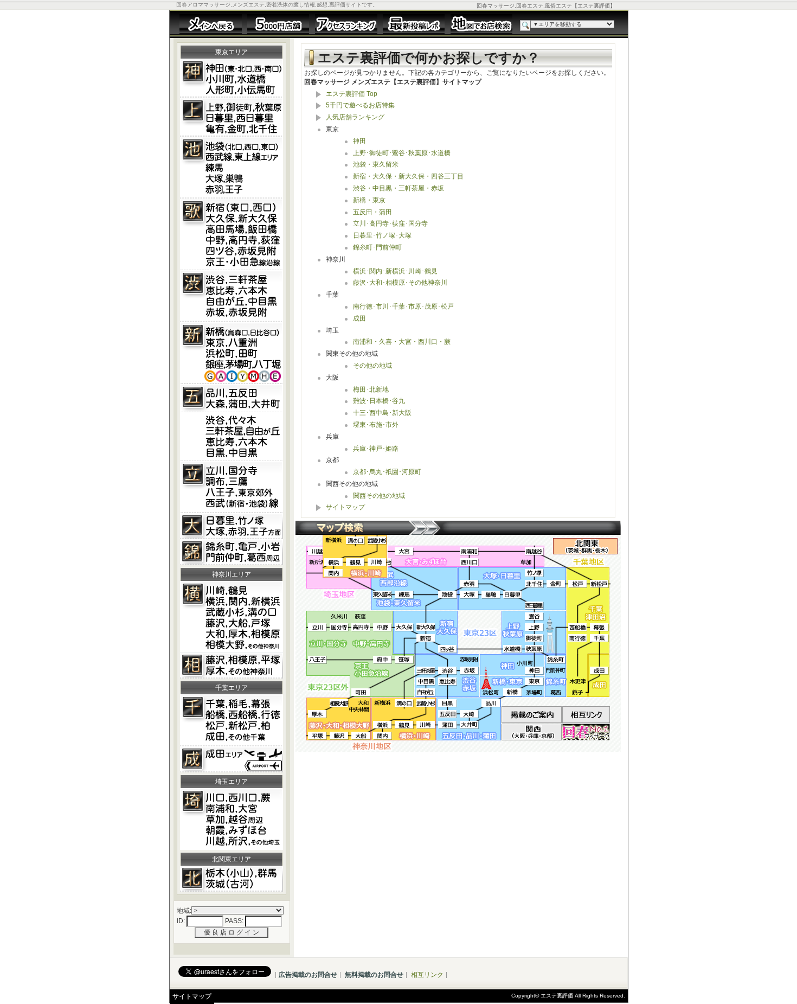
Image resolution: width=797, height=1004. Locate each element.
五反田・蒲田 (372, 212)
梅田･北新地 (371, 389)
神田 (359, 141)
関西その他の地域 (379, 496)
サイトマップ (345, 507)
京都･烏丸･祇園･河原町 (387, 472)
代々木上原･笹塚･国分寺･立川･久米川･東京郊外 (231, 487)
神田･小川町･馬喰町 (231, 78)
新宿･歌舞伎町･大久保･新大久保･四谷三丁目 (231, 234)
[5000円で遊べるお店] (278, 23)
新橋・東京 (369, 200)
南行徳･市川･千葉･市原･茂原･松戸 (403, 306)
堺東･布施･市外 (375, 425)
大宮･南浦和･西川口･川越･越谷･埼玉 (231, 819)
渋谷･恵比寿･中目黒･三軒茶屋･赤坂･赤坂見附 (231, 296)
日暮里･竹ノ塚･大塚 (382, 235)
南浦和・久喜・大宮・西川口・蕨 (402, 342)
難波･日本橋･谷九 (379, 401)
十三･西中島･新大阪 (382, 413)
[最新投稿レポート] (414, 23)
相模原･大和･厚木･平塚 (231, 666)
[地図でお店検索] (482, 23)
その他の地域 (372, 365)
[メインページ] (210, 23)
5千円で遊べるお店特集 (360, 105)
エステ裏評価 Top (351, 94)
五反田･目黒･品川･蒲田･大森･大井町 (231, 422)
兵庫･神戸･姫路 (375, 448)
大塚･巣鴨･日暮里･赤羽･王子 (231, 526)
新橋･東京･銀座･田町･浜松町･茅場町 (231, 353)
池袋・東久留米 (375, 164)
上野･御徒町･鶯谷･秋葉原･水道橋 (402, 153)
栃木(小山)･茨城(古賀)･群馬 (231, 879)
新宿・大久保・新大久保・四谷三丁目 (408, 176)
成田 (231, 759)
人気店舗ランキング (355, 117)
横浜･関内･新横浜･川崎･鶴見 (395, 271)
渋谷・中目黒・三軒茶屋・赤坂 (398, 188)
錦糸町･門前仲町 (377, 247)
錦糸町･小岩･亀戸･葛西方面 (231, 552)
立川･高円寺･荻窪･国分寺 (390, 223)
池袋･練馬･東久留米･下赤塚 (231, 168)
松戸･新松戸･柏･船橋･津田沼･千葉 (231, 720)
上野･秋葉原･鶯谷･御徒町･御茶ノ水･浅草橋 (231, 117)
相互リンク (427, 975)
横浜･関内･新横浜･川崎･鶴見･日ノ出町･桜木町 (231, 617)
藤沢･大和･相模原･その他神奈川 (400, 282)
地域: (184, 911)
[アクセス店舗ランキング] (346, 23)
